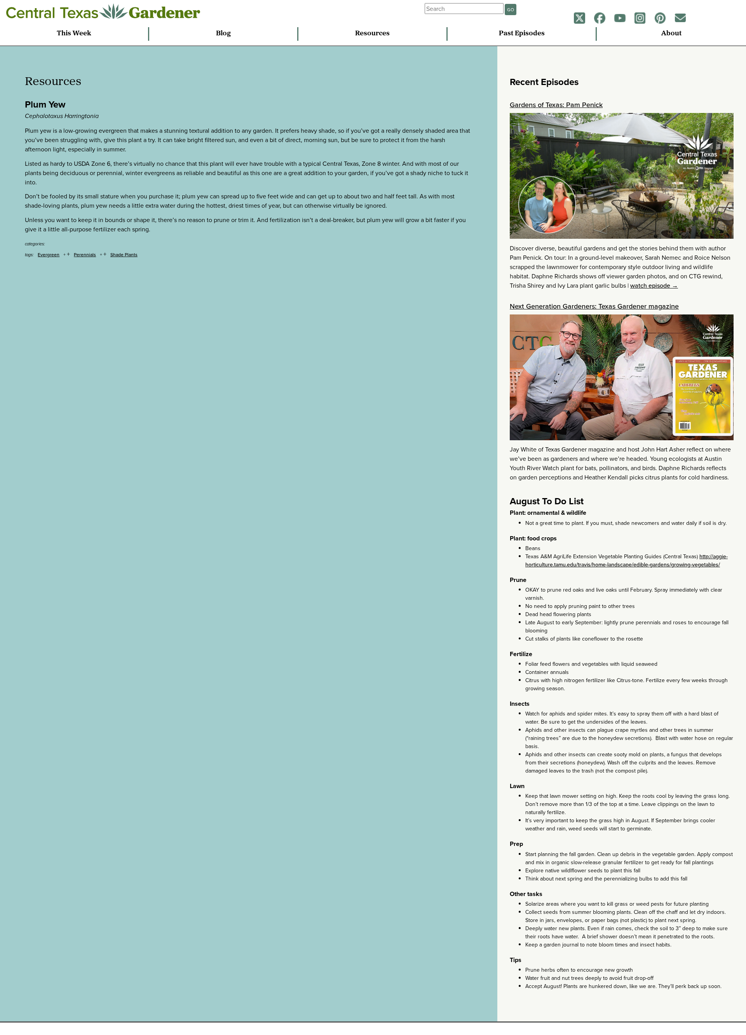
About (671, 33)
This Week (74, 33)
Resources (372, 33)
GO (510, 9)
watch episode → (654, 285)
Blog (223, 33)
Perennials (85, 254)
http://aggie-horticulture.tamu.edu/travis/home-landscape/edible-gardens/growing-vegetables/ (626, 560)
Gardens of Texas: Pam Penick (556, 104)
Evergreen (48, 254)
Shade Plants (124, 254)
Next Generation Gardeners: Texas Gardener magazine (594, 306)
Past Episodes (522, 33)
